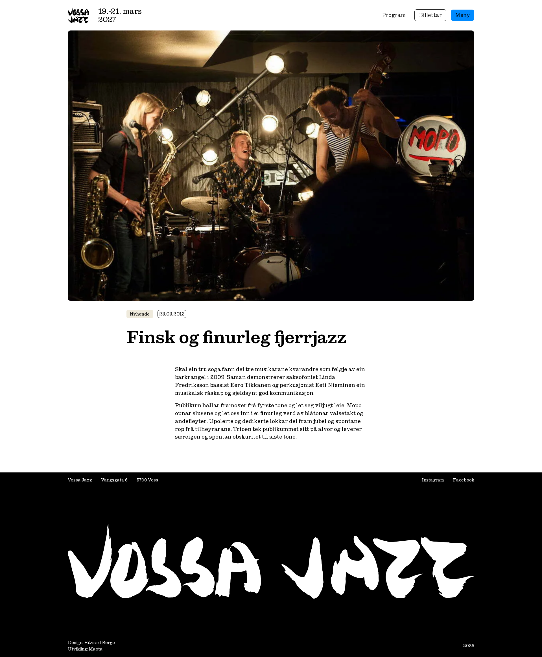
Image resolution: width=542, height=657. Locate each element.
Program (394, 15)
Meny (462, 15)
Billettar (430, 15)
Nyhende (140, 314)
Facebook (463, 480)
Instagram (433, 480)
